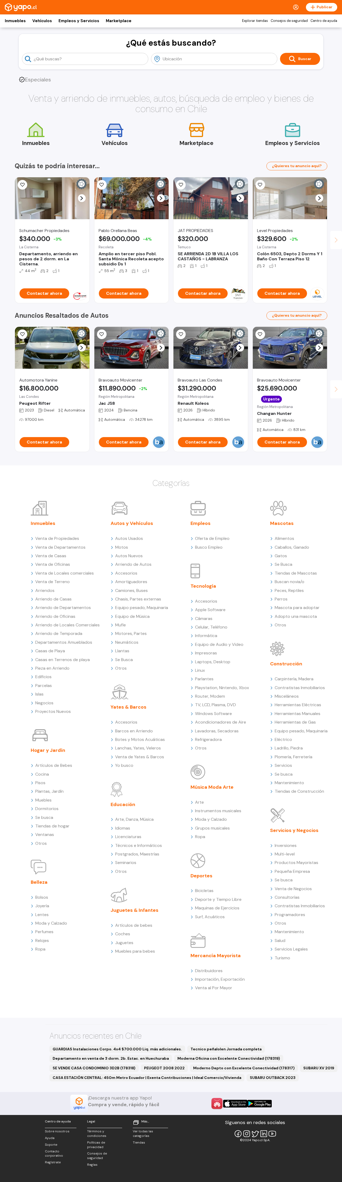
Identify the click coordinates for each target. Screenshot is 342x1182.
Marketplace (118, 20)
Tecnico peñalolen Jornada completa (226, 1049)
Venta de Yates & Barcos (139, 757)
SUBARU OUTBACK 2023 (273, 1077)
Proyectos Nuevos (53, 711)
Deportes (201, 876)
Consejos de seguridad (289, 21)
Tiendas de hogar (52, 826)
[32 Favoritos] (260, 185)
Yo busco (124, 765)
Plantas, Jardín (49, 791)
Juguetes (124, 942)
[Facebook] (238, 1133)
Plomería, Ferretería (293, 757)
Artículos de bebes (133, 925)
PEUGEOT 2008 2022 (164, 1068)
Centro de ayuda (323, 21)
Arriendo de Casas (53, 599)
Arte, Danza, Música (134, 819)
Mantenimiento (289, 783)
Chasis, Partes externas (138, 599)
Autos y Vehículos (132, 523)
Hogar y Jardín (48, 750)
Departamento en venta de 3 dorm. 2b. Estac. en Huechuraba (111, 1058)
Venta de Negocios (293, 889)
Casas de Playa (50, 651)
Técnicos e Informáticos (138, 845)
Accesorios (126, 573)
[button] (82, 198)
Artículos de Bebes (53, 765)
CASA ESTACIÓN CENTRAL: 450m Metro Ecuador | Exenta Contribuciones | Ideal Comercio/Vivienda (147, 1077)
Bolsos (41, 897)
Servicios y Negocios (294, 830)
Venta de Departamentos (60, 547)
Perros (281, 599)
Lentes (42, 914)
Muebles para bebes (135, 951)
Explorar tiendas (255, 21)
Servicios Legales (291, 949)
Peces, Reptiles (289, 590)
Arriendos (45, 590)
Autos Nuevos (129, 556)
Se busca (44, 817)
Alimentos (284, 538)
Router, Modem (210, 696)
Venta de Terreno (52, 581)
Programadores (290, 914)
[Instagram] (246, 1133)
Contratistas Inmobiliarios (300, 687)
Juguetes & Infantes (134, 910)
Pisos (40, 783)
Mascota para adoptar (297, 607)
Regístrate (53, 1162)
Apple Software (210, 609)
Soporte (51, 1144)
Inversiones (286, 845)
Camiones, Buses (131, 590)
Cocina (42, 774)
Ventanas (44, 834)
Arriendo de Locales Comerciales (67, 625)
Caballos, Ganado (292, 547)
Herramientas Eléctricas (298, 705)
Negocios (44, 703)
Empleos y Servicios (79, 20)
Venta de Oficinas (52, 564)
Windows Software (213, 713)
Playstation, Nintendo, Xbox (222, 687)
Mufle (120, 625)
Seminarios (125, 862)
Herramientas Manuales (297, 713)
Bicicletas (204, 890)
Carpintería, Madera (294, 679)
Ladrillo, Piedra (289, 748)
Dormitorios (47, 808)
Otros (41, 843)
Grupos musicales (212, 828)
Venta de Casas (50, 556)
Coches (122, 934)
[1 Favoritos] (22, 334)
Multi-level (285, 854)
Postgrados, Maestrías (137, 854)
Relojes (42, 940)
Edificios (43, 677)
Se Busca (124, 659)
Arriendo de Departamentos (63, 607)
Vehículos (42, 20)
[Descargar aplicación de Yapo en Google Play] (259, 1104)
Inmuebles (15, 20)
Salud (280, 940)
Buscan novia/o (289, 581)
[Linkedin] (263, 1133)
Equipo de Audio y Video (219, 644)
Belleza (39, 882)
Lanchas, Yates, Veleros (138, 748)
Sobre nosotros (57, 1131)
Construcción (286, 664)
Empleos (201, 523)
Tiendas (139, 1142)
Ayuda (50, 1138)
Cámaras (203, 618)
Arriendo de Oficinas (55, 616)
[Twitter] (255, 1133)
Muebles (43, 800)
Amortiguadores (131, 581)
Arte (199, 802)
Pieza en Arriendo (52, 668)
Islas (39, 694)
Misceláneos (287, 696)
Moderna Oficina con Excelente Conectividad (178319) (228, 1058)
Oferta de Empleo (212, 538)
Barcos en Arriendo (134, 731)
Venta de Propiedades (57, 538)
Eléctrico (283, 739)
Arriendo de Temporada (58, 633)
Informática (206, 635)
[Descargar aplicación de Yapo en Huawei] (217, 1103)
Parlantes (204, 679)
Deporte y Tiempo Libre (218, 899)
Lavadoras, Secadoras (217, 731)
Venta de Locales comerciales (64, 573)
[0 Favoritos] (102, 185)
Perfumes (44, 931)
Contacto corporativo (54, 1153)
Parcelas (43, 685)
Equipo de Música (132, 616)
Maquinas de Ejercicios (217, 908)
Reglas (92, 1165)
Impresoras (206, 653)
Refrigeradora (208, 739)
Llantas (122, 651)
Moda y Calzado (51, 923)
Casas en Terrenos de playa (62, 659)
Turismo (282, 958)
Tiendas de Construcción (299, 791)
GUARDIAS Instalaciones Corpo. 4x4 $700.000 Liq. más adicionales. (117, 1049)
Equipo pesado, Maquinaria (141, 607)
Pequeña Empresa (292, 871)
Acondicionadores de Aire (220, 722)
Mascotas (282, 523)
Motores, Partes (131, 633)
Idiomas (122, 828)
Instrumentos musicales (218, 811)
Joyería (42, 906)
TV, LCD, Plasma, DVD (215, 705)
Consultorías (287, 897)
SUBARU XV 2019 (318, 1068)
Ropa (40, 949)
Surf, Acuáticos (210, 917)
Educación (123, 804)
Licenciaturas (128, 836)
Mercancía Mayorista (216, 955)
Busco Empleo (209, 547)
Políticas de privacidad (96, 1144)
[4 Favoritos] (22, 185)
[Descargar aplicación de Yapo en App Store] (235, 1104)
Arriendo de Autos (133, 564)
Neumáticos (126, 642)
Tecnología (203, 586)
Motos (121, 547)
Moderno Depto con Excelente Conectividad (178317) (244, 1068)
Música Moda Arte (212, 787)
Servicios (283, 765)
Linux (200, 670)
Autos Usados (129, 538)
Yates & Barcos (128, 707)
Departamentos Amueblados (63, 642)
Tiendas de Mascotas (296, 573)
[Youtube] (272, 1133)
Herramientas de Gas (295, 722)
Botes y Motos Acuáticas (140, 739)
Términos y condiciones (96, 1133)
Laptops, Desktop (212, 662)
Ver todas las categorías (143, 1133)
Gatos (281, 556)
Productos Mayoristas (296, 862)
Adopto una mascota (296, 616)
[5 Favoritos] (181, 185)
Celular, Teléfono (211, 627)
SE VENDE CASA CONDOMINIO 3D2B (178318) (94, 1068)
